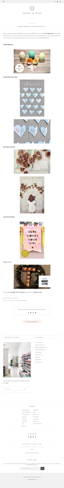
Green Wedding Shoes (48, 33)
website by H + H (32, 479)
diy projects (11, 300)
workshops (38, 359)
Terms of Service (37, 423)
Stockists (35, 414)
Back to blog (32, 321)
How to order (26, 412)
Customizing (25, 414)
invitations (38, 342)
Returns (24, 421)
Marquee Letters (7, 262)
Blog (34, 412)
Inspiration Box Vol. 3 (41, 347)
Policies (24, 416)
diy (6, 300)
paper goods (38, 352)
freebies (37, 357)
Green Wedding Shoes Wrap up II (32, 26)
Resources (35, 421)
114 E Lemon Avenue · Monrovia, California (32, 448)
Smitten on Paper (38, 292)
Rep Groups (36, 416)
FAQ (23, 423)
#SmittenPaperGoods (32, 452)
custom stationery (40, 349)
